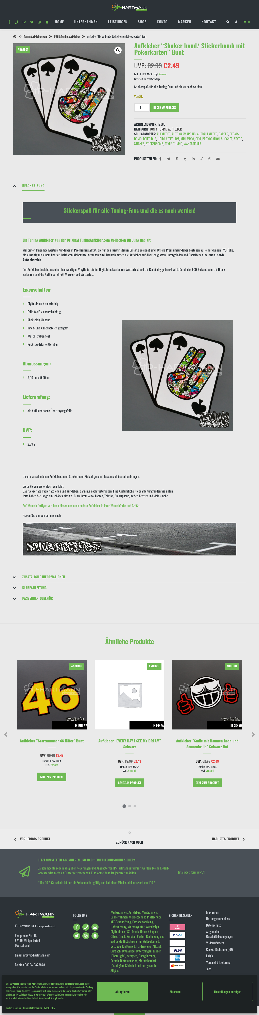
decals (234, 134)
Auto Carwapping (184, 134)
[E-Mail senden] (24, 21)
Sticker (139, 143)
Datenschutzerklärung (32, 1008)
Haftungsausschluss (218, 918)
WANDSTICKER (192, 143)
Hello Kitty (165, 138)
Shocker (226, 138)
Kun (183, 138)
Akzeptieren (122, 991)
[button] (118, 50)
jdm (176, 138)
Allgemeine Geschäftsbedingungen (219, 934)
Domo (138, 138)
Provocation (211, 138)
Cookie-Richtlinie (13, 1008)
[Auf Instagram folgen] (39, 21)
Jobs (208, 968)
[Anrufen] (16, 21)
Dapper (223, 134)
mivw (190, 138)
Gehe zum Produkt (51, 777)
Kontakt (209, 21)
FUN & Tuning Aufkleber (67, 36)
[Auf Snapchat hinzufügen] (47, 21)
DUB (153, 138)
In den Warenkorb (164, 107)
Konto (162, 21)
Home (59, 21)
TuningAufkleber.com (35, 36)
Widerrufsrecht (215, 943)
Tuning (177, 143)
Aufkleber (163, 134)
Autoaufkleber (207, 134)
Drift (146, 138)
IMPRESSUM (49, 1008)
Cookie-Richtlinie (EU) (219, 949)
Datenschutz (213, 925)
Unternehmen (86, 21)
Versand (163, 74)
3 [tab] (134, 806)
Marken (184, 21)
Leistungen (117, 21)
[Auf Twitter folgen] (32, 21)
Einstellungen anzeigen (227, 991)
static (238, 138)
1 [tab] (124, 806)
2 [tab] (129, 806)
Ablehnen (175, 991)
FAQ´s (209, 955)
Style (168, 143)
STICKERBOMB (154, 143)
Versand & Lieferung (218, 962)
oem (198, 138)
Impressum (212, 912)
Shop (142, 21)
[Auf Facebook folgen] (9, 21)
